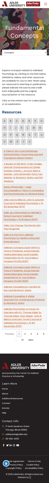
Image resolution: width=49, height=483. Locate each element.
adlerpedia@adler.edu (16, 434)
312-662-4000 (12, 438)
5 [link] (43, 333)
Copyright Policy (14, 468)
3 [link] (31, 333)
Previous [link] (9, 333)
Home (5, 388)
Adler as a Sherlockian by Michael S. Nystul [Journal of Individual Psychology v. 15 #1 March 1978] (23, 216)
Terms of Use (34, 461)
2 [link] (25, 333)
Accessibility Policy (34, 468)
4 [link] (37, 333)
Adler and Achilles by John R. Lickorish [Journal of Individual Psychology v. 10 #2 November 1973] (24, 203)
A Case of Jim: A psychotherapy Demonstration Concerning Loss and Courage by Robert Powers (23, 155)
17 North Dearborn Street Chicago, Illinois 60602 (17, 428)
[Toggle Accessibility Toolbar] (6, 463)
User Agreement (16, 461)
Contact (6, 403)
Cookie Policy (32, 464)
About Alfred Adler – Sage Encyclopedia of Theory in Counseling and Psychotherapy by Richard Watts (24, 190)
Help (4, 412)
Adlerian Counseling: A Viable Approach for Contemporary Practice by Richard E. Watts (24, 300)
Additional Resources (12, 398)
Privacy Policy (16, 464)
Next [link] (30, 339)
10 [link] (23, 339)
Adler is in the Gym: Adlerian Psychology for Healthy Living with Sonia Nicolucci (22, 238)
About (5, 393)
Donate (5, 408)
